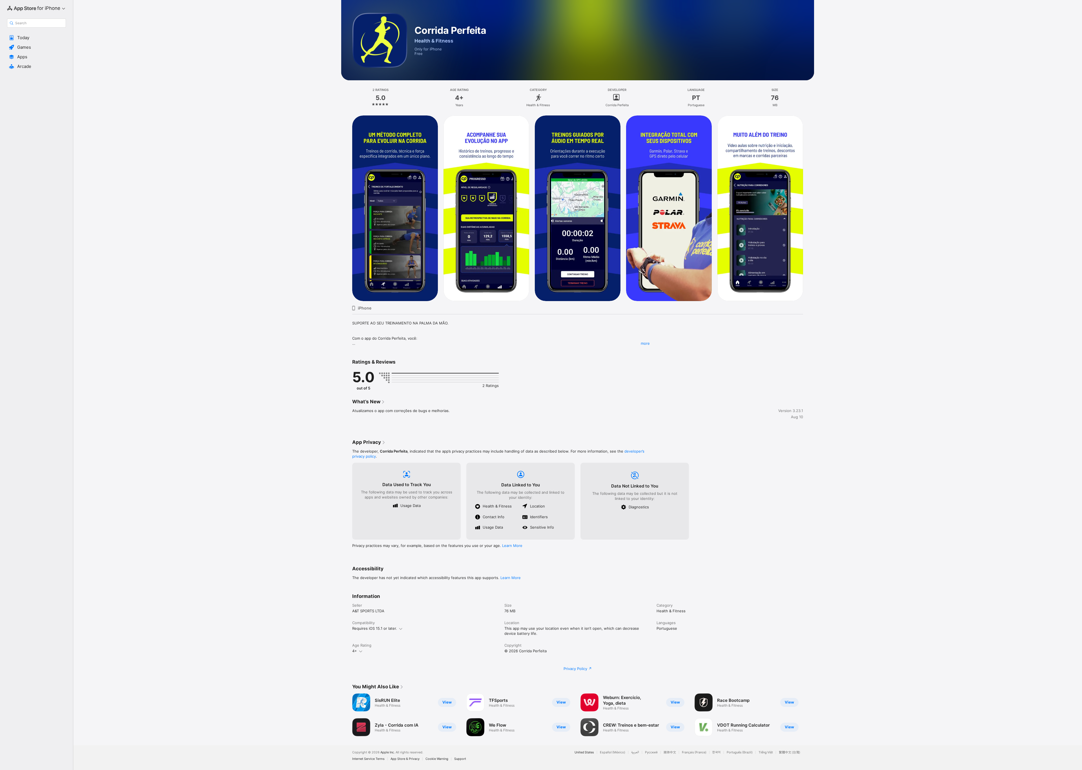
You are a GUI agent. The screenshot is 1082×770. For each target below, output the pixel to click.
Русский (651, 752)
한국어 (716, 752)
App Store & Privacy (405, 758)
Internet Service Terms (368, 758)
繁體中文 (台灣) (789, 752)
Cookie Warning (436, 758)
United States (584, 752)
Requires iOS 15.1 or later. (374, 628)
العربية (635, 752)
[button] (36, 38)
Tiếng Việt (766, 752)
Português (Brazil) (740, 752)
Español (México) (612, 752)
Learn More (512, 545)
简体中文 (670, 752)
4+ (354, 651)
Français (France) (694, 752)
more (645, 343)
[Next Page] (809, 208)
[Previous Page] (347, 208)
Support (460, 758)
